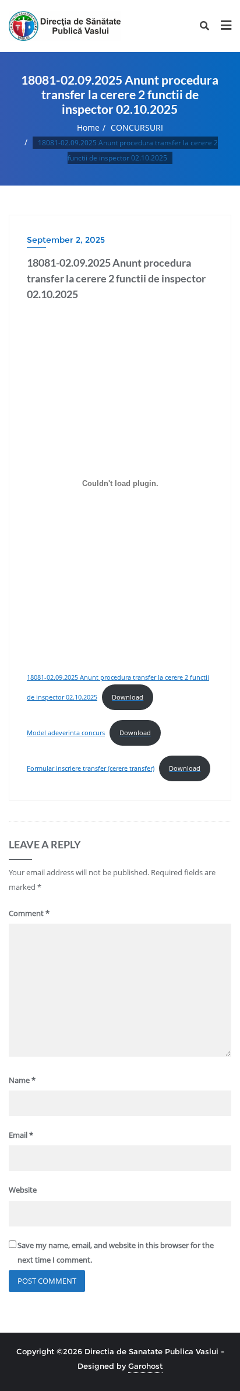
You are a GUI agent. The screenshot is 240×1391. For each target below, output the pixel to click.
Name (22, 1080)
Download (127, 697)
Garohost (145, 1366)
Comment (29, 913)
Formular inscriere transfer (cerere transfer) (90, 768)
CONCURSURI (137, 127)
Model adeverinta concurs (66, 732)
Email (21, 1135)
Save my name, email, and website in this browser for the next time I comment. (115, 1252)
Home (88, 127)
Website (23, 1189)
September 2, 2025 (66, 240)
